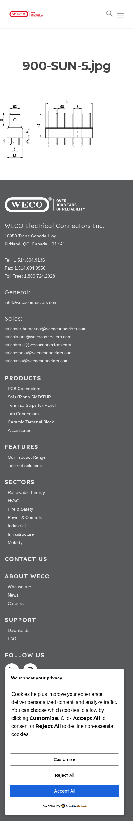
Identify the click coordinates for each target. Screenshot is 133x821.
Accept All (64, 791)
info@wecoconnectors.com (31, 302)
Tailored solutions (25, 465)
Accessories (19, 430)
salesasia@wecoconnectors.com (37, 360)
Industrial (17, 526)
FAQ (12, 638)
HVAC (13, 501)
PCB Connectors (24, 388)
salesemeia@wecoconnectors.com (39, 352)
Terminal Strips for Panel (32, 405)
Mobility (15, 542)
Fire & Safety (20, 509)
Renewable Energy (26, 492)
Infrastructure (21, 534)
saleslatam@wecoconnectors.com (38, 336)
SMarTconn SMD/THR (29, 397)
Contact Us (26, 559)
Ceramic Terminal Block (31, 422)
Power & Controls (25, 517)
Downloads (18, 630)
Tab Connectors (23, 413)
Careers (16, 603)
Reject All (64, 775)
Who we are (19, 587)
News (13, 595)
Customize (64, 759)
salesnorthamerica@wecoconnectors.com (46, 328)
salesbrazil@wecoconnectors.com (38, 344)
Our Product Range (27, 457)
